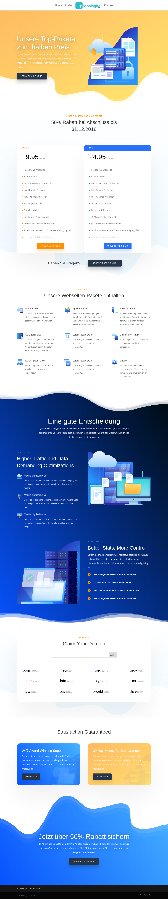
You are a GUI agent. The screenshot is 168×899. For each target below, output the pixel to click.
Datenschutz (35, 888)
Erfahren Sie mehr (32, 76)
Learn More (102, 777)
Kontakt (108, 5)
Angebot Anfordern (50, 246)
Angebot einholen (84, 861)
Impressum (22, 888)
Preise (68, 5)
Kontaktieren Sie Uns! (105, 263)
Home (58, 5)
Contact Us (31, 777)
